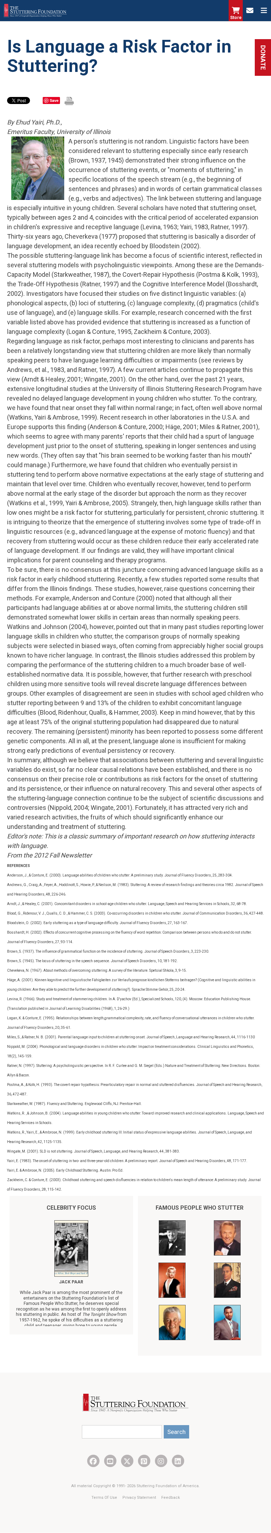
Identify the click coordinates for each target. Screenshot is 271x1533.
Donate (263, 57)
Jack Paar (71, 1281)
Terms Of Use (104, 1497)
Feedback (170, 1497)
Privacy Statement (139, 1497)
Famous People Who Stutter (199, 1207)
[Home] (35, 10)
